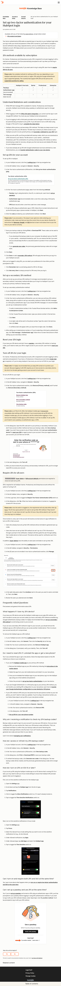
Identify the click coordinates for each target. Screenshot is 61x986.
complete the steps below (31, 124)
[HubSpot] (2, 2)
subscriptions (29, 34)
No (15, 954)
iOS (29, 222)
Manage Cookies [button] (31, 976)
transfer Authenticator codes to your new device (35, 150)
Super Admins (14, 541)
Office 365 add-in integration (29, 114)
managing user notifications (22, 736)
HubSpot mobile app (20, 663)
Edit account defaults (32, 478)
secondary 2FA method (25, 255)
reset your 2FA (16, 432)
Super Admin (20, 478)
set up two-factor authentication (32, 681)
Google (22, 222)
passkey (31, 343)
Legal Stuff (29, 970)
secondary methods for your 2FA (44, 132)
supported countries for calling (14, 81)
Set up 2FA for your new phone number (21, 714)
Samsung (16, 222)
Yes (7, 954)
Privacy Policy (30, 973)
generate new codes (19, 246)
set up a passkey (16, 893)
